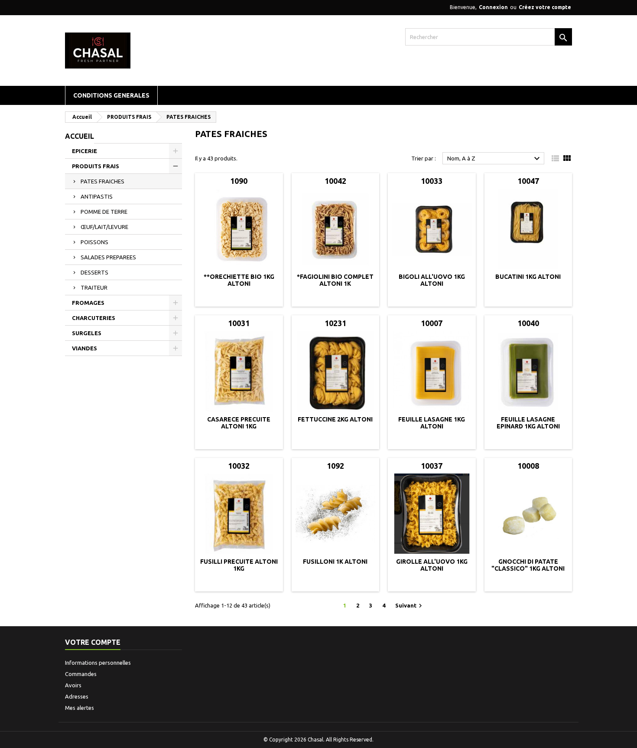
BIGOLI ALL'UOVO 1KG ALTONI (432, 280)
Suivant (409, 606)
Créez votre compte (545, 7)
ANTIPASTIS (97, 196)
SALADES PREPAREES (108, 257)
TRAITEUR (94, 287)
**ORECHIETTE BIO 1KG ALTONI (239, 280)
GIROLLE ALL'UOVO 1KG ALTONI (432, 565)
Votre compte (92, 642)
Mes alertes (79, 708)
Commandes (81, 674)
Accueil (79, 136)
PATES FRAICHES (102, 181)
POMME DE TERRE (104, 212)
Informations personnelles (98, 663)
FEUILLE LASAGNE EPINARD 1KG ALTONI (528, 423)
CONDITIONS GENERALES (111, 95)
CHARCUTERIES (93, 318)
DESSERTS (94, 272)
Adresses (76, 696)
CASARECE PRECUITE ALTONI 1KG (238, 423)
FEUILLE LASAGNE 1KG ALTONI (431, 423)
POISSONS (94, 242)
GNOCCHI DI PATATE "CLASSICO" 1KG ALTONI (528, 565)
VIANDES (84, 348)
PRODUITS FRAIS (95, 166)
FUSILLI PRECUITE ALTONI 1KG (239, 565)
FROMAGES (88, 303)
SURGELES (86, 333)
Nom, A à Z (494, 159)
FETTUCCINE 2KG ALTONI (335, 419)
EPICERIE (84, 151)
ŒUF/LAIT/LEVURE (104, 227)
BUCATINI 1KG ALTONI (528, 276)
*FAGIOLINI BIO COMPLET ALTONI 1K (335, 280)
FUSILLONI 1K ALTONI (335, 561)
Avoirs (73, 685)
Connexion (493, 7)
